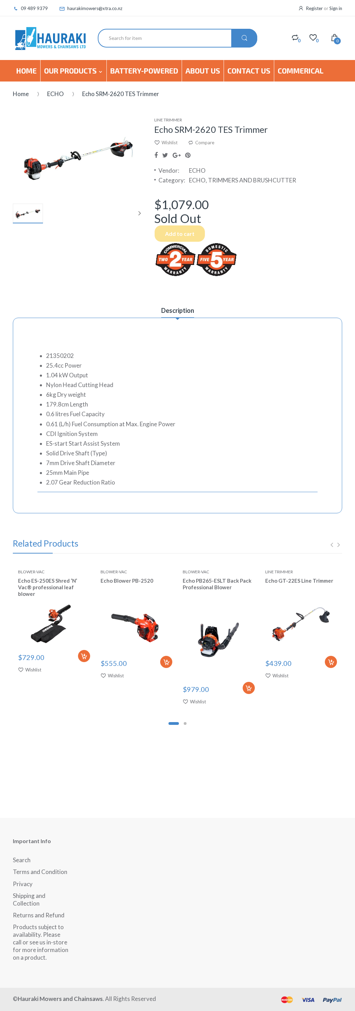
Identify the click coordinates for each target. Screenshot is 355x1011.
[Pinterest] (187, 155)
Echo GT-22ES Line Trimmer (299, 580)
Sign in (335, 8)
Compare (204, 142)
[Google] (177, 155)
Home (21, 93)
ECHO (55, 93)
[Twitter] (165, 155)
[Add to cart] (84, 656)
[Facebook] (156, 155)
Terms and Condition (40, 871)
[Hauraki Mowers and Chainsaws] (50, 38)
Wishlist (170, 142)
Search (22, 860)
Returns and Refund (38, 915)
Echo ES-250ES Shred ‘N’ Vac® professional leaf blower (47, 587)
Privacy (23, 884)
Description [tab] (177, 310)
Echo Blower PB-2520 (127, 580)
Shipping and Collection (29, 899)
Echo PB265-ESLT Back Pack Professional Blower (217, 583)
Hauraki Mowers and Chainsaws (60, 998)
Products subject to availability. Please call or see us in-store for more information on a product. (40, 942)
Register (314, 8)
